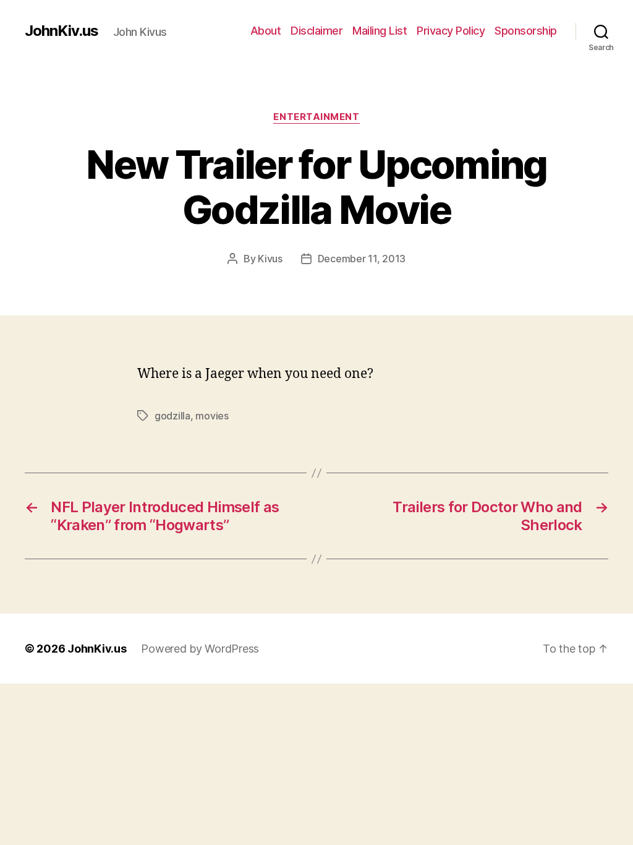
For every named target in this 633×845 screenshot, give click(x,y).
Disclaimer (316, 30)
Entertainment (316, 116)
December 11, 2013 (362, 258)
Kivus (270, 258)
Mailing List (379, 30)
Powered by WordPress (200, 648)
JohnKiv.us (61, 31)
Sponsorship (526, 30)
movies (211, 416)
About (265, 30)
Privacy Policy (451, 30)
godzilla (172, 416)
